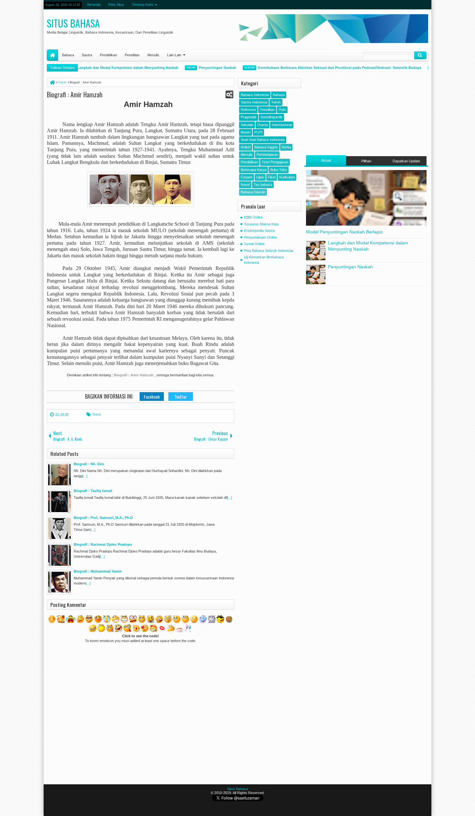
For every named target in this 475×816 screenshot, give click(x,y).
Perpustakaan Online (260, 237)
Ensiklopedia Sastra (259, 230)
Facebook (152, 396)
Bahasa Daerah (253, 192)
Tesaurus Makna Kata (261, 224)
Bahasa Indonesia (255, 95)
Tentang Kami (142, 4)
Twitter (180, 396)
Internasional (282, 125)
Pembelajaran (267, 154)
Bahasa (68, 55)
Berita (286, 147)
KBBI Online (253, 217)
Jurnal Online (254, 244)
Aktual (326, 160)
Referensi (248, 110)
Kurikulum (287, 177)
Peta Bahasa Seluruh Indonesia (268, 250)
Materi (245, 132)
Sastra (87, 55)
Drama (262, 125)
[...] (84, 476)
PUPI (258, 132)
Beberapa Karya (253, 170)
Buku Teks (278, 170)
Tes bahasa (263, 185)
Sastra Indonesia (254, 102)
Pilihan (366, 161)
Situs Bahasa (73, 23)
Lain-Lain (174, 55)
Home (52, 55)
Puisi (282, 110)
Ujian (260, 177)
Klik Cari (420, 55)
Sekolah (247, 125)
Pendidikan (108, 55)
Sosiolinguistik (271, 117)
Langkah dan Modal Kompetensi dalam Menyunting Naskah (120, 68)
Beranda (93, 4)
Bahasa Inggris (266, 147)
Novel (245, 185)
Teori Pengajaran (275, 162)
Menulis (153, 55)
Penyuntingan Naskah (209, 68)
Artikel (245, 147)
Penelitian (132, 55)
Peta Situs (116, 4)
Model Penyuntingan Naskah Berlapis (344, 231)
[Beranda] (52, 82)
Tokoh (96, 414)
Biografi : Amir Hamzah (74, 94)
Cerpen (246, 177)
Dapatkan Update (406, 161)
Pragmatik (249, 117)
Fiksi (271, 177)
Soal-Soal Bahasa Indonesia (263, 140)
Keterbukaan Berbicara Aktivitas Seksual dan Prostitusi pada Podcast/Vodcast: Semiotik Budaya (332, 68)
